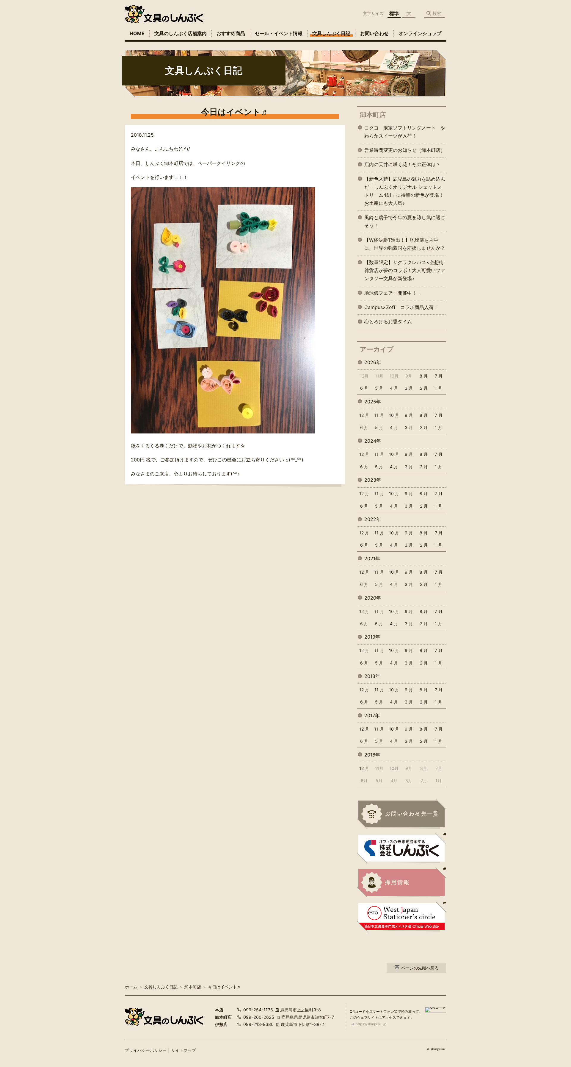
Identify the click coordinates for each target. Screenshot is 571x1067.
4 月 (394, 388)
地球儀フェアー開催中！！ (392, 293)
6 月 (364, 388)
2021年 (372, 558)
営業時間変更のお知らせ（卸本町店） (404, 150)
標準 (394, 13)
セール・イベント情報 (278, 33)
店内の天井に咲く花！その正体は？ (402, 164)
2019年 (372, 637)
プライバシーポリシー (146, 1050)
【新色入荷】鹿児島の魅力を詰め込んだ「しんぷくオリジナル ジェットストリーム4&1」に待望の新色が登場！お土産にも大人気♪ (404, 191)
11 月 (379, 415)
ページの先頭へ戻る (420, 967)
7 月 (439, 375)
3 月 (409, 388)
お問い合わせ (374, 33)
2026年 (372, 362)
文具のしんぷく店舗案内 (180, 33)
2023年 (372, 480)
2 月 (424, 388)
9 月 (409, 415)
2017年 (372, 715)
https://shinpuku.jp (371, 1024)
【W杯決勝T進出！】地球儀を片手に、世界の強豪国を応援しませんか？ (404, 244)
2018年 (372, 676)
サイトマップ (183, 1050)
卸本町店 (373, 114)
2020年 (372, 598)
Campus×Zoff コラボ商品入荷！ (401, 307)
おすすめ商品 (231, 33)
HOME (137, 33)
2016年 (372, 755)
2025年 (372, 402)
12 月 (364, 415)
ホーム (131, 986)
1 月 (438, 388)
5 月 (379, 388)
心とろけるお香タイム (388, 322)
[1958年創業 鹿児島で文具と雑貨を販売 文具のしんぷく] (164, 14)
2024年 (372, 441)
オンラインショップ (420, 33)
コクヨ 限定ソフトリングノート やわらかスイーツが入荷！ (404, 132)
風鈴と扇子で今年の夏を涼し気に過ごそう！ (404, 221)
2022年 (372, 519)
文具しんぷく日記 (331, 33)
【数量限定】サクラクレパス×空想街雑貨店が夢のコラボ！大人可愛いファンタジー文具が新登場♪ (404, 270)
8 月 (424, 375)
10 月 (394, 415)
